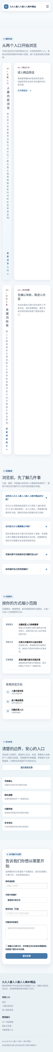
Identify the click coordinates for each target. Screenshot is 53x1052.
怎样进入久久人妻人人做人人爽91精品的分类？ (27, 498)
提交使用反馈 (27, 767)
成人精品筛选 (7, 1010)
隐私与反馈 (6, 1026)
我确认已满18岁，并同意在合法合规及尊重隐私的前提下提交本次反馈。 (26, 947)
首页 (4, 1002)
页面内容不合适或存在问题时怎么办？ (26, 554)
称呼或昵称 (10, 881)
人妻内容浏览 (7, 1006)
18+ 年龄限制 (7, 1022)
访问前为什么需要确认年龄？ (27, 526)
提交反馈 (27, 956)
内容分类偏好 (11, 895)
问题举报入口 (7, 1030)
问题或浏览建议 (12, 922)
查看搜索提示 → (7, 438)
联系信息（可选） (13, 909)
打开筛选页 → (24, 90)
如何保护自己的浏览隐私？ (26, 569)
